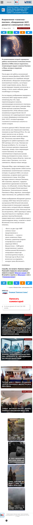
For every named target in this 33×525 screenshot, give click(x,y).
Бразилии (20, 9)
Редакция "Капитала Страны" (18, 292)
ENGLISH (9, 2)
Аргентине (10, 11)
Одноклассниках (9, 277)
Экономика (28, 315)
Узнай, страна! (27, 367)
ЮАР (25, 9)
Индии (9, 9)
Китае (14, 9)
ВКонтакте (21, 275)
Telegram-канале (20, 273)
